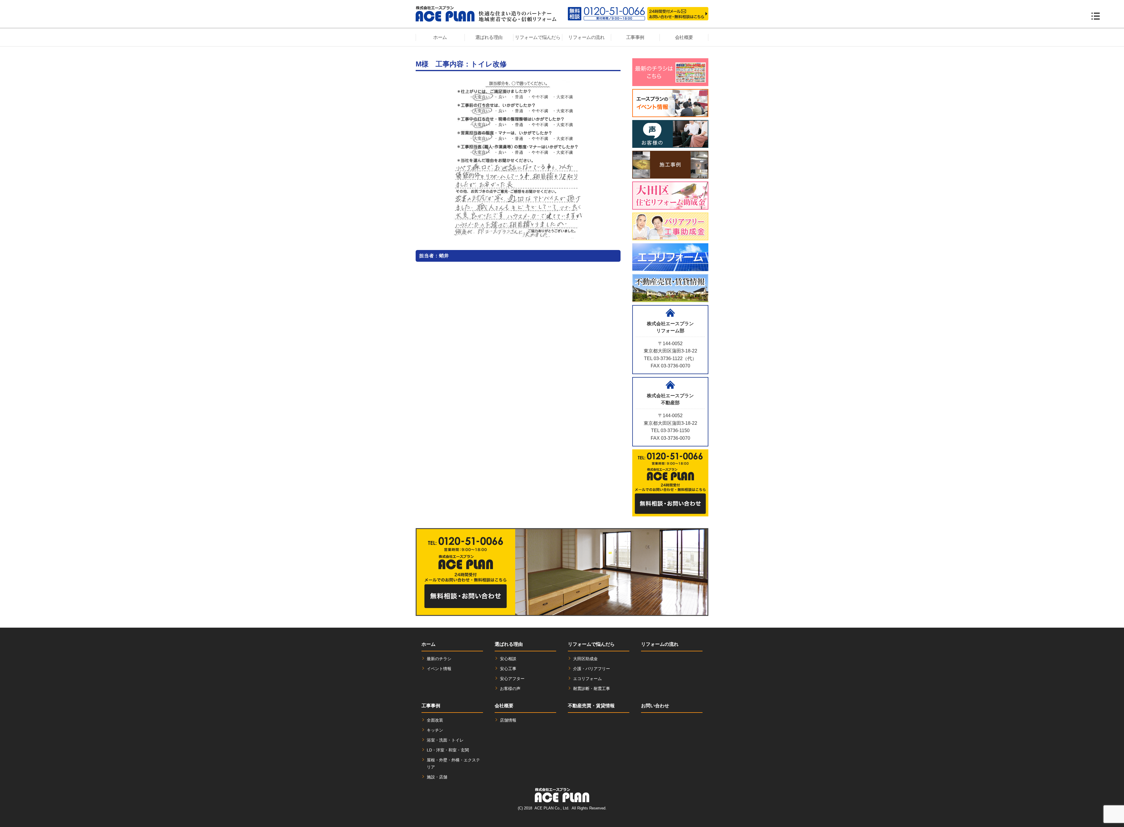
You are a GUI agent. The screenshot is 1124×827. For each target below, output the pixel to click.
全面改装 (435, 720)
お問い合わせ (655, 705)
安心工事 (508, 668)
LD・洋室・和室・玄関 (448, 750)
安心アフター (512, 678)
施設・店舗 (437, 777)
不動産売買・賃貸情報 (591, 705)
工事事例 (635, 37)
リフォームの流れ (586, 37)
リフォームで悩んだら (537, 37)
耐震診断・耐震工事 (591, 688)
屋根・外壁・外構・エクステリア (453, 763)
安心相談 (508, 658)
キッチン (435, 730)
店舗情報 (508, 720)
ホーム (440, 37)
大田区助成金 (585, 658)
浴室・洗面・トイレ (445, 740)
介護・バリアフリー (591, 668)
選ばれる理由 (489, 37)
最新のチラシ (439, 658)
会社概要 (684, 37)
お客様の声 (510, 688)
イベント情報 (439, 668)
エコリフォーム (587, 678)
